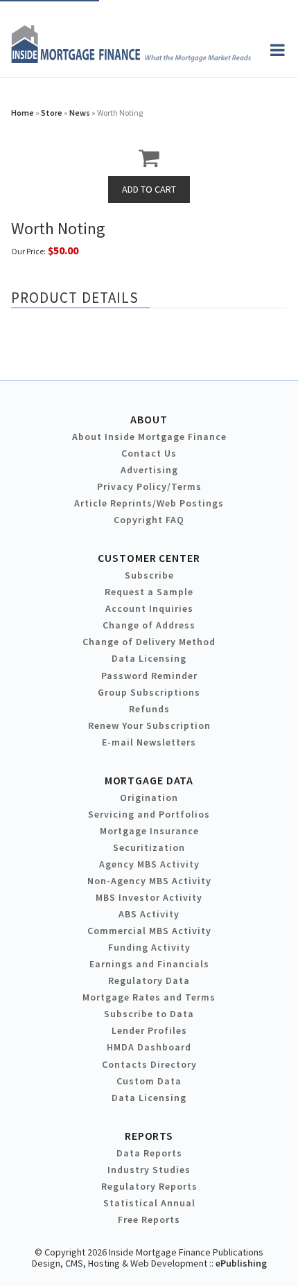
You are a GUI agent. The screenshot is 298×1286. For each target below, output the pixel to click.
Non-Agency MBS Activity (149, 880)
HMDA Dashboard (149, 1047)
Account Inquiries (149, 608)
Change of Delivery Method (149, 641)
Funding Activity (149, 947)
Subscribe (149, 575)
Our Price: (28, 251)
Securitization (149, 847)
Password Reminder (149, 675)
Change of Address (149, 625)
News (79, 112)
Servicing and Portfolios (149, 814)
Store (51, 112)
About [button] (148, 419)
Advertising (149, 470)
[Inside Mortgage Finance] (131, 59)
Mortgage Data (149, 780)
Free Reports (149, 1219)
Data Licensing (149, 658)
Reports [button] (149, 1136)
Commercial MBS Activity (149, 930)
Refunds (149, 709)
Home (22, 112)
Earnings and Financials (149, 964)
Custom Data (149, 1081)
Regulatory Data (149, 980)
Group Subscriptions (149, 692)
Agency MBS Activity (149, 864)
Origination (149, 797)
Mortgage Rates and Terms (149, 997)
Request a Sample (149, 591)
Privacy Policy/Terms (149, 486)
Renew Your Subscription (149, 725)
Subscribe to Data (149, 1013)
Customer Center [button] (149, 558)
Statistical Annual (149, 1203)
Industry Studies (149, 1169)
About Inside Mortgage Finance (149, 436)
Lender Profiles (149, 1030)
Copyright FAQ (149, 519)
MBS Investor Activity (149, 897)
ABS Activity (149, 914)
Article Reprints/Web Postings (149, 503)
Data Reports (149, 1153)
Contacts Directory (149, 1064)
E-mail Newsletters (149, 742)
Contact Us (149, 453)
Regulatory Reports (149, 1186)
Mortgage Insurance (149, 831)
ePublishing (241, 1263)
